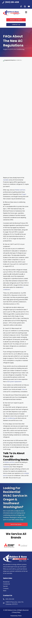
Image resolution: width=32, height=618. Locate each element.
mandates (6, 180)
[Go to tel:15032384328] (16, 2)
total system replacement (14, 381)
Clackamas (6, 467)
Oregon (24, 194)
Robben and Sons (20, 190)
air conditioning (10, 418)
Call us (23, 389)
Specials (5, 586)
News (4, 590)
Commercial (6, 584)
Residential (6, 582)
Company (5, 588)
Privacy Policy (16, 612)
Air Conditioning (19, 49)
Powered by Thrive (16, 616)
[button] (21, 6)
